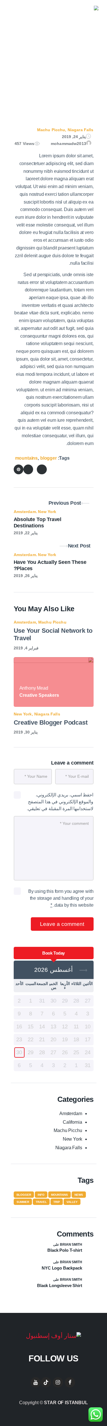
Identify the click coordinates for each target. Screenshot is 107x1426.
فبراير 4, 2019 (26, 648)
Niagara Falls (81, 129)
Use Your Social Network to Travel (53, 634)
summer (23, 1202)
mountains (26, 458)
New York (47, 511)
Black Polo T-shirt (64, 1250)
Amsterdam (25, 511)
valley (72, 1202)
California (72, 1122)
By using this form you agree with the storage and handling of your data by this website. (61, 898)
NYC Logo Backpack (62, 1268)
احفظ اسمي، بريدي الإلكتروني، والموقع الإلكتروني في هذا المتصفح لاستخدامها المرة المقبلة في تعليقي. (60, 801)
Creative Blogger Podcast (51, 722)
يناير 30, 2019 (26, 732)
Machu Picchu (51, 129)
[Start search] (21, 15)
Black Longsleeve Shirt (59, 1285)
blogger (48, 458)
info (41, 1194)
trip (56, 1202)
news (78, 1194)
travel (41, 1202)
